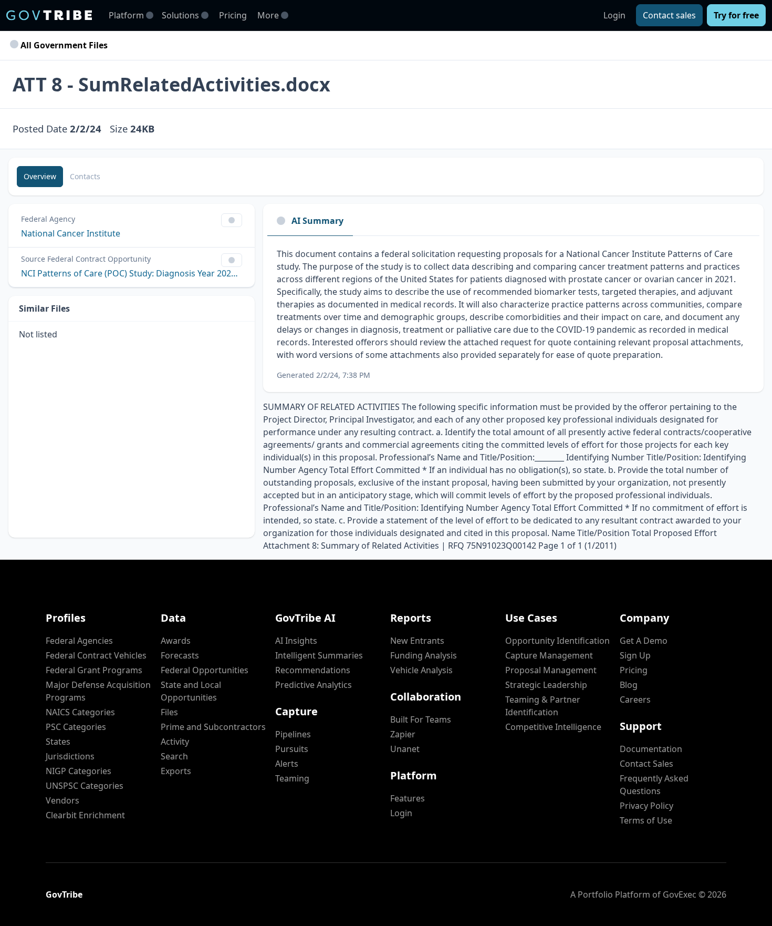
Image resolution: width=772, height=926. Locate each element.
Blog (629, 685)
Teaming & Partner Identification (542, 706)
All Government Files (63, 45)
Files (169, 712)
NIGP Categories (78, 771)
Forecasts (180, 655)
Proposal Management (551, 670)
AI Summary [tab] (317, 221)
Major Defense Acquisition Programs (98, 691)
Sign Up (635, 655)
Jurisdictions (70, 756)
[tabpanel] (513, 314)
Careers (635, 699)
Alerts (286, 763)
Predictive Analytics (313, 685)
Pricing (233, 15)
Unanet (405, 749)
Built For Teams (420, 719)
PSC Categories (76, 727)
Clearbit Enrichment (85, 815)
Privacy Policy (646, 805)
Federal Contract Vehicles (96, 655)
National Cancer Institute (70, 233)
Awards (176, 640)
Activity (175, 741)
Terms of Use (646, 820)
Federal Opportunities (204, 670)
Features (407, 798)
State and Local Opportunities (191, 691)
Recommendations (312, 670)
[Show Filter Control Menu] (231, 220)
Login (614, 15)
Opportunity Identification (557, 640)
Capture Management (549, 655)
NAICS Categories (80, 712)
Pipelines (293, 734)
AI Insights (296, 640)
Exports (176, 771)
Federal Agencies (79, 640)
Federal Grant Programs (94, 670)
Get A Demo (643, 640)
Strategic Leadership (546, 685)
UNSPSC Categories (84, 785)
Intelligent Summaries (319, 655)
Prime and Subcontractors (213, 727)
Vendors (62, 800)
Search (174, 756)
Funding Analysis (423, 655)
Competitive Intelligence (553, 727)
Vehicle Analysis (421, 670)
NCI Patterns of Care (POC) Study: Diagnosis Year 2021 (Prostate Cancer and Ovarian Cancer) (131, 273)
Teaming (292, 778)
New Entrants (417, 640)
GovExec (679, 894)
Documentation (651, 749)
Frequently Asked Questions (654, 785)
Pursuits (291, 749)
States (58, 741)
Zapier (402, 734)
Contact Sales (646, 763)
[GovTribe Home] (49, 15)
